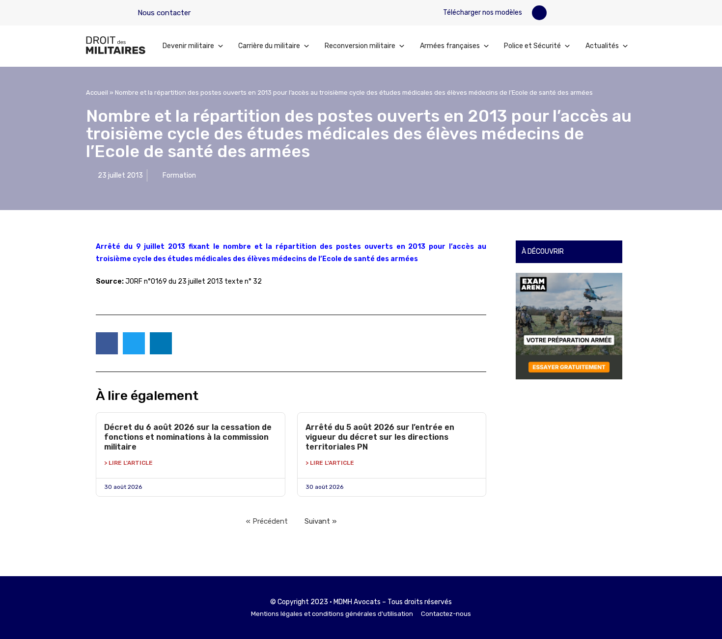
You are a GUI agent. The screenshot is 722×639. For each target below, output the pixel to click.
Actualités (602, 46)
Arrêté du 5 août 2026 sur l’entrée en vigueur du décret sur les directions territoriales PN (379, 437)
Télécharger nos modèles (482, 12)
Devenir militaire (188, 46)
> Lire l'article (128, 462)
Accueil (97, 92)
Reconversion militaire (360, 46)
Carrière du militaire (269, 46)
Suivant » (320, 521)
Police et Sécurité (532, 46)
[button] (539, 12)
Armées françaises (450, 46)
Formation (179, 175)
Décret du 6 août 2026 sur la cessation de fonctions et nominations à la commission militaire (188, 437)
